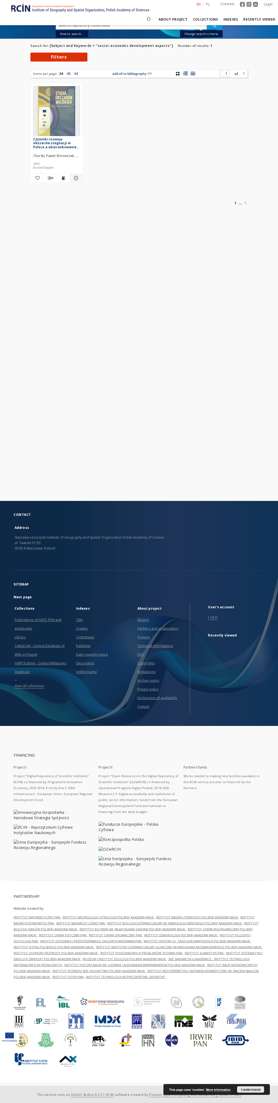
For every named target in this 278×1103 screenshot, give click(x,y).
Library (20, 637)
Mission (143, 620)
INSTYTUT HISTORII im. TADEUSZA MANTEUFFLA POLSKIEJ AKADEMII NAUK (197, 941)
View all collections (29, 686)
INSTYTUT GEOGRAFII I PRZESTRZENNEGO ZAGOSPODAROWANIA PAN (91, 941)
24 (61, 73)
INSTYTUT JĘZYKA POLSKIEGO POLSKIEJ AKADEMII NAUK (54, 947)
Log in (212, 617)
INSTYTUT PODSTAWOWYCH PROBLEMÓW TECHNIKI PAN (141, 953)
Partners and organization (157, 628)
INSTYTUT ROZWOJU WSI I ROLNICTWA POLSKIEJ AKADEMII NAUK (99, 971)
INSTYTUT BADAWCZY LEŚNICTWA (81, 923)
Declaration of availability (157, 698)
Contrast (227, 4)
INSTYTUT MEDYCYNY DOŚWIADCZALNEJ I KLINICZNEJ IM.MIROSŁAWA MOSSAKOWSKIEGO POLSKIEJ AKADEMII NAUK (179, 947)
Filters (59, 57)
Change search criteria (201, 34)
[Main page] (148, 19)
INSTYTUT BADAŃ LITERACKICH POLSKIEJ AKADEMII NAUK (197, 917)
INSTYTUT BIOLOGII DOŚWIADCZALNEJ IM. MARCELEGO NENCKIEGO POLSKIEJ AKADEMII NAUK (174, 923)
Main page (23, 597)
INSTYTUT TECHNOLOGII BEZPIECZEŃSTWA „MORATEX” (126, 977)
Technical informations (155, 646)
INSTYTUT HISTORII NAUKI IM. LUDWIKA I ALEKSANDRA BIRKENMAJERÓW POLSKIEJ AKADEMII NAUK (135, 965)
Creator (82, 628)
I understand (250, 1089)
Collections (205, 19)
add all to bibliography (129, 73)
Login (268, 4)
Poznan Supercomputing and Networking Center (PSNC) (195, 1094)
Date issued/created (92, 654)
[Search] (215, 25)
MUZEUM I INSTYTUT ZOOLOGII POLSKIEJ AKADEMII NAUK (125, 959)
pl (208, 4)
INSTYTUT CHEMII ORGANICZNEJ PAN (116, 935)
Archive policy (148, 680)
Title (79, 620)
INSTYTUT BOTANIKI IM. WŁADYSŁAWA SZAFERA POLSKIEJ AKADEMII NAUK (133, 929)
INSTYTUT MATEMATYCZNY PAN (37, 917)
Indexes (230, 19)
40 (69, 73)
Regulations (146, 672)
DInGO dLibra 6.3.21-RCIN (92, 1094)
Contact (143, 706)
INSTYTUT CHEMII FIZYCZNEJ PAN (63, 935)
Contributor (85, 637)
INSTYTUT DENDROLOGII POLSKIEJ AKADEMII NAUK (181, 935)
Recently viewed (259, 19)
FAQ (140, 654)
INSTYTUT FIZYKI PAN (68, 977)
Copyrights (145, 663)
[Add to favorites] (36, 178)
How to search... (72, 34)
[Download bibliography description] (49, 178)
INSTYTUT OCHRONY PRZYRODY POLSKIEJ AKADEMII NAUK (56, 953)
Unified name (86, 672)
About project (173, 19)
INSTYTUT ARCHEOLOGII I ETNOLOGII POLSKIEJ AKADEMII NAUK (108, 917)
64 (76, 73)
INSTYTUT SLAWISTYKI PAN (204, 953)
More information (218, 1090)
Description (85, 663)
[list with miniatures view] (185, 73)
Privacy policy (148, 689)
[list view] (192, 73)
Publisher (83, 646)
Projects (143, 637)
